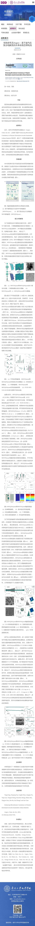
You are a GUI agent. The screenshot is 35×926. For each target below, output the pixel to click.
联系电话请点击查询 (17, 901)
